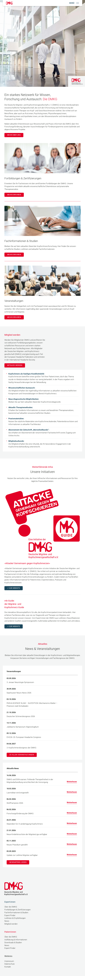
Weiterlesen (72, 782)
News (6, 921)
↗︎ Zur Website (13, 588)
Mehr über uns (14, 135)
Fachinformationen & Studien (16, 912)
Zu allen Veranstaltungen (21, 755)
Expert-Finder (9, 915)
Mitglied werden (14, 365)
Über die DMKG (10, 907)
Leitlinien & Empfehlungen (15, 918)
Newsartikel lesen (17, 862)
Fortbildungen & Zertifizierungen (17, 910)
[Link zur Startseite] (9, 3)
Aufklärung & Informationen (15, 940)
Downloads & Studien (13, 942)
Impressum (9, 961)
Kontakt (7, 967)
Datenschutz (9, 964)
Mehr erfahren (14, 195)
